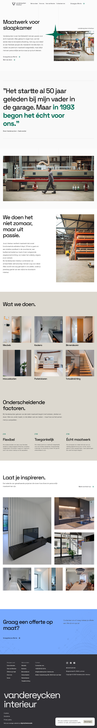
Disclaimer (7, 716)
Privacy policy (8, 720)
